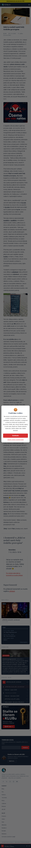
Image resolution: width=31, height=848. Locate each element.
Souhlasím (15, 435)
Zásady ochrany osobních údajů (15, 439)
